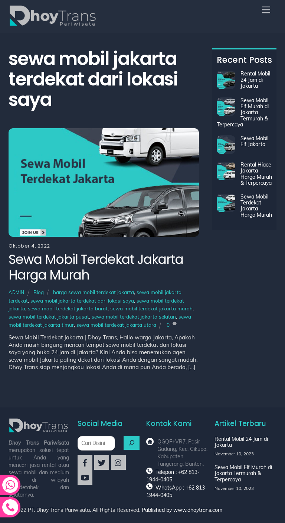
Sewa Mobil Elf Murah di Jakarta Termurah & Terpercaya (243, 112)
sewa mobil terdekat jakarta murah (151, 308)
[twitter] (101, 462)
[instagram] (118, 462)
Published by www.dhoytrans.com (182, 510)
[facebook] (85, 462)
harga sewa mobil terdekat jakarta (93, 292)
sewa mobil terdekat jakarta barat (68, 308)
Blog (38, 292)
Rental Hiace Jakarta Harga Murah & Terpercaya (256, 174)
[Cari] (132, 443)
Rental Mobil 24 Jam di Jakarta (255, 80)
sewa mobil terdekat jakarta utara (116, 325)
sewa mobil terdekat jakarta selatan (134, 316)
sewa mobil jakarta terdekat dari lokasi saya (82, 300)
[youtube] (85, 477)
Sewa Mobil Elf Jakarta (254, 141)
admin (16, 292)
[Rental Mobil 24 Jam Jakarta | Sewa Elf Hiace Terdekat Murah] (53, 23)
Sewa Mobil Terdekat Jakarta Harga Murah (96, 267)
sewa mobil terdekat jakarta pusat (49, 316)
